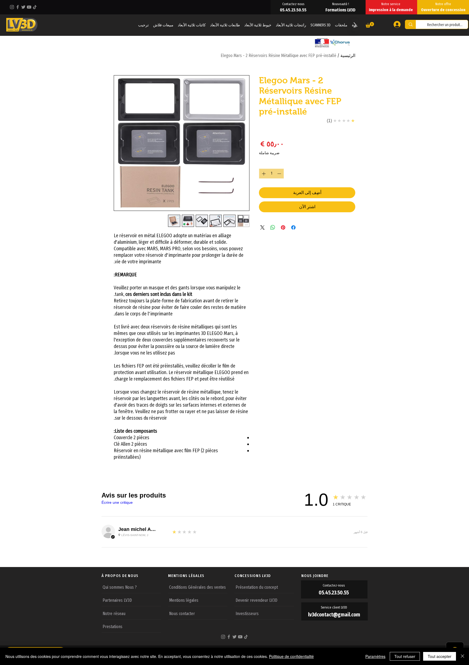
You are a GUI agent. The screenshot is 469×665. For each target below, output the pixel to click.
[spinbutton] (271, 173)
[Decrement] (279, 173)
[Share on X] (262, 227)
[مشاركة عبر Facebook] (293, 227)
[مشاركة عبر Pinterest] (283, 227)
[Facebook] (17, 7)
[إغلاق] (462, 656)
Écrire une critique (117, 502)
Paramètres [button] (375, 656)
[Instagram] (12, 7)
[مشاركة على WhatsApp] (273, 227)
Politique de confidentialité (291, 656)
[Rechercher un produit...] (410, 24)
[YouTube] (29, 7)
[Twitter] (23, 7)
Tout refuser (404, 656)
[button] (370, 25)
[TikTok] (34, 7)
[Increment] (263, 173)
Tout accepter (439, 656)
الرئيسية (347, 55)
